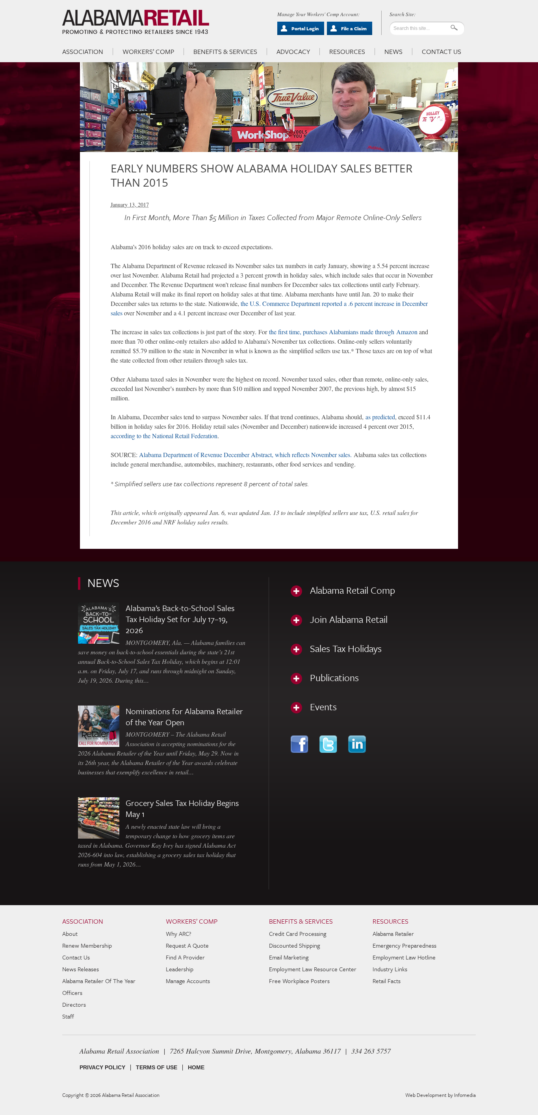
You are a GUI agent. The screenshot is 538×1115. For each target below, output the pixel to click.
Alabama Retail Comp (352, 590)
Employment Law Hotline (404, 957)
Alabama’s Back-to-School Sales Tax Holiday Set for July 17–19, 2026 (180, 619)
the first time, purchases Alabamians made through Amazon (343, 332)
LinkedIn (357, 744)
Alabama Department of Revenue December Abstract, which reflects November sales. (245, 454)
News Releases (80, 969)
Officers (72, 992)
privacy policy (102, 1067)
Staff (68, 1016)
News (393, 51)
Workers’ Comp (148, 51)
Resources (347, 51)
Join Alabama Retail (349, 619)
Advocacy (293, 51)
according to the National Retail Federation (164, 436)
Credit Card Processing (297, 933)
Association (82, 51)
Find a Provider (185, 957)
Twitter (329, 744)
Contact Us (441, 51)
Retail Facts (387, 980)
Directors (74, 1004)
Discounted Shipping (294, 945)
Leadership (179, 969)
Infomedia (465, 1095)
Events (323, 706)
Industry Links (390, 969)
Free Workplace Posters (299, 980)
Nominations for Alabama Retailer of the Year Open (184, 716)
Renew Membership (87, 945)
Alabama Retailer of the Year (98, 980)
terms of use (156, 1067)
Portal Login (305, 28)
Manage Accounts (188, 980)
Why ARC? (178, 933)
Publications (334, 677)
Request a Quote (187, 945)
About (70, 933)
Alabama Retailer (393, 933)
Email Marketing (288, 957)
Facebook (300, 744)
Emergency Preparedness (404, 945)
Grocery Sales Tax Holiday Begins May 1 (182, 808)
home (196, 1067)
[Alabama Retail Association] (136, 22)
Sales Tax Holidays (346, 648)
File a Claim (354, 28)
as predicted (380, 417)
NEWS (103, 582)
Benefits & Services (225, 51)
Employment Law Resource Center (312, 969)
